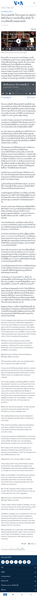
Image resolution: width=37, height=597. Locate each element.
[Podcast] (24, 562)
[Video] (13, 594)
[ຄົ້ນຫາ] (31, 594)
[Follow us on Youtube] (7, 562)
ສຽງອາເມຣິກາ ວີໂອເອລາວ (11, 87)
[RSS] (20, 562)
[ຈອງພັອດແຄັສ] (29, 562)
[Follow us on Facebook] (3, 562)
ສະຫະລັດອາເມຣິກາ (7, 11)
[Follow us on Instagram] (11, 562)
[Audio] (22, 594)
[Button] (33, 29)
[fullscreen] (34, 49)
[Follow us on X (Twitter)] (16, 562)
